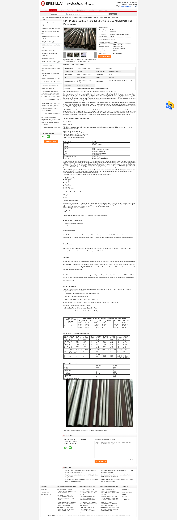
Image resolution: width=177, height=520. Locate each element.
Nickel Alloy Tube (46, 88)
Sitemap (124, 497)
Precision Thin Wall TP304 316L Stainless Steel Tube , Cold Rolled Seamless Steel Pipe (66, 497)
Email (135, 4)
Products (53, 10)
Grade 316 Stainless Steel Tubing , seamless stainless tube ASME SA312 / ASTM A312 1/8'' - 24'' (110, 492)
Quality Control (81, 10)
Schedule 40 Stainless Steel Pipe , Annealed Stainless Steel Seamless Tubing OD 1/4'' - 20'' (109, 498)
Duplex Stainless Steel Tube (49, 78)
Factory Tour (70, 10)
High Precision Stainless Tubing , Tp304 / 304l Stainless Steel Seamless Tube (66, 491)
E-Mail (124, 494)
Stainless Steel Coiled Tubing (49, 62)
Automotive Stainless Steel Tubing (59, 17)
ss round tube (70, 430)
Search (114, 14)
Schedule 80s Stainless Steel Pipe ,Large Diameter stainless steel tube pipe (88, 503)
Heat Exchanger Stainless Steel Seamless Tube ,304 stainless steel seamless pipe (110, 509)
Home (45, 10)
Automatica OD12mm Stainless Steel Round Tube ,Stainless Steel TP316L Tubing (67, 503)
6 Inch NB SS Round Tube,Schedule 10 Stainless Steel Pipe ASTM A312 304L (109, 503)
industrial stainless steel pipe (83, 430)
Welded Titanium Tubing (48, 85)
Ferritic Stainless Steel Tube (49, 82)
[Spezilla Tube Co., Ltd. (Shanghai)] (136, 6)
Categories (54, 14)
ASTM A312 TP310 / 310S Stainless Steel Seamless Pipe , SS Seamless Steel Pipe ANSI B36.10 (88, 492)
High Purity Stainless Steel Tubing (50, 68)
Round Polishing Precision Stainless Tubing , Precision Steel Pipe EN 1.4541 (66, 509)
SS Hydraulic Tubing (47, 42)
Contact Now (105, 56)
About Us (61, 10)
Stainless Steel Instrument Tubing (50, 45)
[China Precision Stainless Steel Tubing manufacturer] (53, 4)
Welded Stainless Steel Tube (49, 28)
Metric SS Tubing (46, 65)
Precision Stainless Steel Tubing (50, 23)
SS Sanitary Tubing (46, 50)
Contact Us (91, 10)
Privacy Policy (51, 515)
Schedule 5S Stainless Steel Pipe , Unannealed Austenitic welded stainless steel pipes (88, 498)
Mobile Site (127, 499)
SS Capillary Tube (46, 58)
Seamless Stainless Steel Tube (50, 31)
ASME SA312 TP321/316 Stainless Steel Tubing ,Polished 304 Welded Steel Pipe (87, 510)
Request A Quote (127, 4)
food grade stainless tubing (99, 430)
